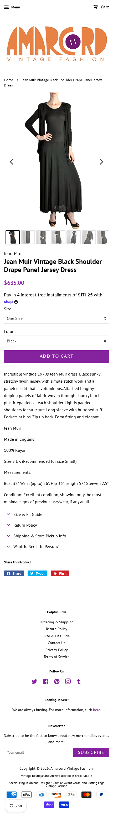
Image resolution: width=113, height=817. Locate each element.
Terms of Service (56, 656)
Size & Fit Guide (57, 636)
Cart (104, 7)
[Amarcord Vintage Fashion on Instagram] (68, 682)
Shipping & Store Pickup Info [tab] (39, 535)
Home (8, 80)
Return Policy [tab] (25, 525)
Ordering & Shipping (57, 622)
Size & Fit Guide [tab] (27, 514)
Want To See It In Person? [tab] (36, 546)
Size (7, 308)
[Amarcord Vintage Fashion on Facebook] (46, 682)
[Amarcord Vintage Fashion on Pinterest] (57, 682)
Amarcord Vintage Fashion (71, 768)
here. (97, 709)
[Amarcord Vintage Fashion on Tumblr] (79, 682)
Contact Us (56, 642)
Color (8, 331)
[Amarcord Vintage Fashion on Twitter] (34, 682)
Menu (15, 7)
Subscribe (91, 753)
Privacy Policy (56, 650)
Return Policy (56, 628)
